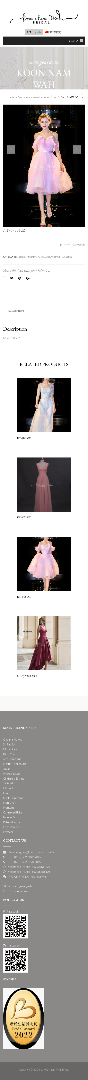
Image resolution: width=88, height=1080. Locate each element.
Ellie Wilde (9, 788)
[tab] (44, 311)
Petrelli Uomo (11, 822)
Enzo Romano (11, 827)
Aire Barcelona (12, 759)
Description (16, 310)
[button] (73, 41)
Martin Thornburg (14, 763)
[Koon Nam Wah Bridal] (44, 17)
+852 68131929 (40, 866)
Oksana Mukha (12, 739)
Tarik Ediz (9, 783)
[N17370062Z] (44, 166)
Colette (7, 793)
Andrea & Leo (11, 773)
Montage (8, 807)
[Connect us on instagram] (15, 960)
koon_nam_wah (22, 886)
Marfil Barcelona (13, 798)
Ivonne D (9, 817)
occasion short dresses (45, 97)
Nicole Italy (10, 749)
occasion (25, 97)
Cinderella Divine (13, 778)
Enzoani (8, 831)
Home (13, 97)
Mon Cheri (9, 802)
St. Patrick (9, 744)
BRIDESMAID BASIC (29, 256)
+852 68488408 (40, 871)
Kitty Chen (10, 754)
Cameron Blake (12, 812)
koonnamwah (20, 891)
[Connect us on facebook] (15, 925)
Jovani (7, 768)
